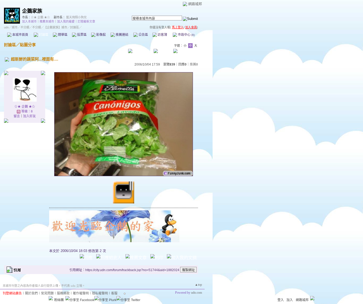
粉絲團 (59, 300)
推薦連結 (121, 35)
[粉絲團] (51, 298)
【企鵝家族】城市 (55, 27)
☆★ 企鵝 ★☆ (40, 17)
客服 (114, 293)
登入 (280, 300)
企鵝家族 (32, 11)
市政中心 (186, 35)
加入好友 (29, 116)
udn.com (196, 292)
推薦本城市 (47, 21)
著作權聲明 (81, 293)
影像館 (100, 35)
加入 (289, 300)
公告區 (143, 35)
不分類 (24, 27)
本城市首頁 (19, 35)
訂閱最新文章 (86, 21)
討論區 (43, 35)
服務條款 (63, 293)
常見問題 (47, 293)
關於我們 (31, 293)
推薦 (194, 64)
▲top (198, 284)
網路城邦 (195, 4)
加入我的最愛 (66, 21)
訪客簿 (162, 35)
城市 (15, 27)
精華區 (62, 35)
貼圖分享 (28, 44)
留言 (17, 116)
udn (6, 27)
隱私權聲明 (100, 293)
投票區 (81, 35)
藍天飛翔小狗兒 (76, 17)
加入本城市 (29, 21)
